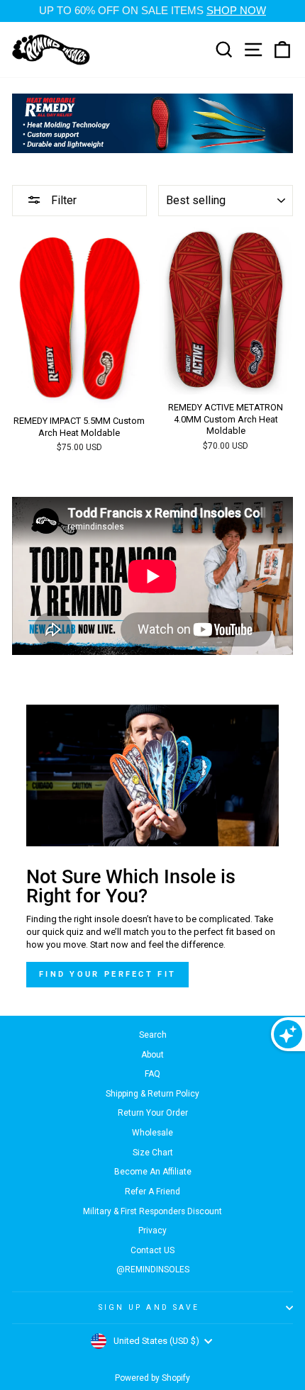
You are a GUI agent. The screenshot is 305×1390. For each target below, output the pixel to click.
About (152, 1055)
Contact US (152, 1250)
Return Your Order (153, 1113)
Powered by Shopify (152, 1378)
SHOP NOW (236, 10)
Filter (62, 200)
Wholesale (152, 1133)
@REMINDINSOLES (152, 1269)
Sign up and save (149, 1307)
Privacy (152, 1230)
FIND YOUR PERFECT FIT (107, 974)
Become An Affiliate (153, 1172)
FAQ (152, 1074)
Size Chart (153, 1153)
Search (153, 1035)
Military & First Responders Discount (152, 1211)
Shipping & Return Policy (152, 1094)
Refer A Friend (152, 1191)
